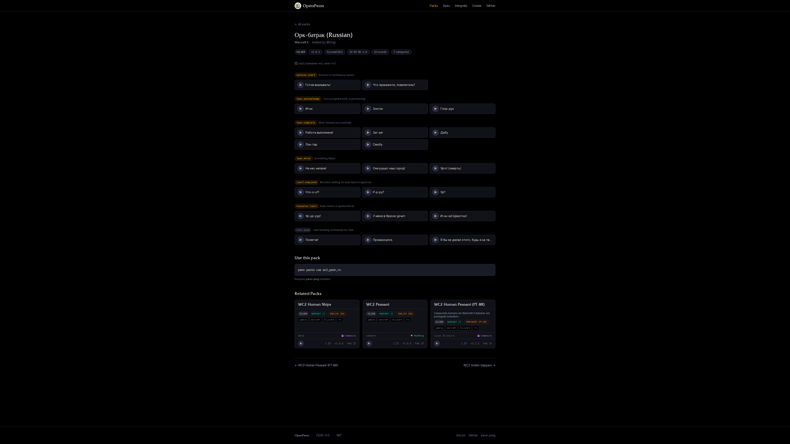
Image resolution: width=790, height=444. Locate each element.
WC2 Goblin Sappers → (479, 365)
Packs (434, 5)
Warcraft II (301, 42)
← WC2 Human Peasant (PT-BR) (316, 365)
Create (476, 5)
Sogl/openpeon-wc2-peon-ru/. (318, 63)
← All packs (302, 24)
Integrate (461, 5)
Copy (488, 268)
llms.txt (461, 435)
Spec (446, 5)
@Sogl (331, 42)
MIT (339, 435)
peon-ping (312, 279)
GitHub (490, 5)
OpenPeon (313, 5)
